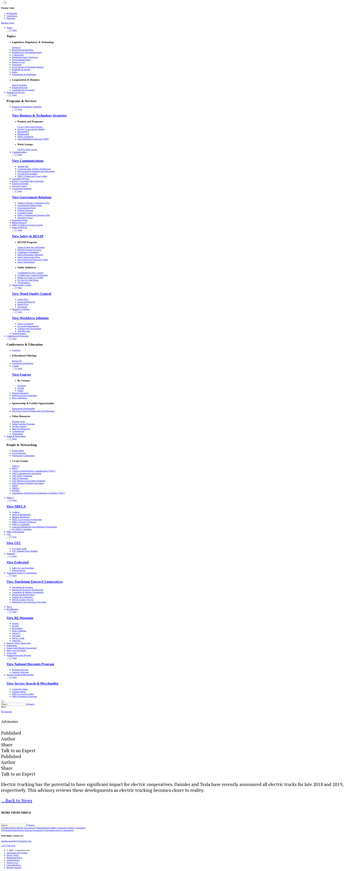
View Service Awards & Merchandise (32, 683)
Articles (15, 623)
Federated (11, 553)
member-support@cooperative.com (16, 841)
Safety (14, 72)
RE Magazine (12, 609)
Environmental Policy (26, 208)
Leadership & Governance (23, 90)
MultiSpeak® (23, 134)
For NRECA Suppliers (22, 529)
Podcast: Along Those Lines (19, 643)
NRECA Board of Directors (24, 522)
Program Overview (20, 670)
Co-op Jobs (11, 653)
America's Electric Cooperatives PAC (33, 203)
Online (20, 390)
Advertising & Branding (22, 587)
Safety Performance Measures (30, 255)
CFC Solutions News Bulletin (25, 551)
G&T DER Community (22, 476)
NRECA (10, 498)
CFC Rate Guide (19, 549)
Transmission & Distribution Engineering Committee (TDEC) (38, 493)
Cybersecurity (18, 55)
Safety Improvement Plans (28, 257)
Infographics (17, 628)
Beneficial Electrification (22, 50)
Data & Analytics (19, 85)
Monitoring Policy (14, 858)
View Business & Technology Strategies (39, 115)
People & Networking (16, 436)
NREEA (15, 488)
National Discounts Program (19, 655)
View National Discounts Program (30, 664)
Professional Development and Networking (36, 171)
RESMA (16, 490)
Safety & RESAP (19, 227)
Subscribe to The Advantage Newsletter (29, 602)
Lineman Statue (18, 691)
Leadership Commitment (28, 252)
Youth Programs (19, 333)
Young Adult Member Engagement (22, 648)
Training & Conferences (22, 597)
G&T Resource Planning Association (28, 483)
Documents (22, 307)
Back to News (16, 800)
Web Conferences (19, 398)
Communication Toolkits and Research (34, 169)
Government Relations (21, 188)
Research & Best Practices (23, 595)
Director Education (20, 393)
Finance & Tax (18, 62)
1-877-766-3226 (8, 846)
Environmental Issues (21, 60)
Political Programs (25, 210)
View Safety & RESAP (27, 236)
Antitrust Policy (13, 860)
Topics (9, 27)
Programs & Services (16, 92)
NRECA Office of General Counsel (27, 225)
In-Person (21, 386)
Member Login (7, 23)
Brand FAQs (22, 304)
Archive (15, 626)
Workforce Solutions (21, 309)
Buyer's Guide (18, 638)
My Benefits (12, 13)
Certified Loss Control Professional (32, 275)
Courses (15, 366)
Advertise (16, 636)
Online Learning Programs (23, 424)
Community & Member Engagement (27, 592)
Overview (16, 350)
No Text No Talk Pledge (28, 280)
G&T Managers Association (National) (28, 481)
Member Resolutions (21, 517)
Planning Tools (18, 421)
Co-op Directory (19, 453)
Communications (19, 152)
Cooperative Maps (20, 689)
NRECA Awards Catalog (23, 694)
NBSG (15, 486)
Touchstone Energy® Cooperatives (22, 573)
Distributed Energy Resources (25, 57)
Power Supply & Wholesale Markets (27, 67)
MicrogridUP (23, 132)
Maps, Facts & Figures (16, 650)
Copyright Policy (14, 865)
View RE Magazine (20, 618)
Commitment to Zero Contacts (30, 273)
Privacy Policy (13, 855)
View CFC (14, 543)
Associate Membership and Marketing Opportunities (34, 527)
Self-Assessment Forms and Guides (32, 259)
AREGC (16, 466)
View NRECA (16, 506)
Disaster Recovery (20, 87)
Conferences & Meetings (22, 363)
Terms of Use (12, 862)
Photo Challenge (19, 631)
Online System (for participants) (31, 247)
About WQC (23, 299)
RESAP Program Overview (29, 250)
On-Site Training (19, 426)
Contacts (15, 512)
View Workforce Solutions (30, 318)
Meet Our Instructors (21, 429)
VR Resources (23, 282)
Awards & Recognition (27, 174)
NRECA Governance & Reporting (27, 519)
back (15, 30)
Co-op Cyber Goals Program (29, 127)
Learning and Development (29, 328)
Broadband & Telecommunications (27, 52)
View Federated (18, 562)
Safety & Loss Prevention (23, 568)
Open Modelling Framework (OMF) (33, 139)
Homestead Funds (20, 220)
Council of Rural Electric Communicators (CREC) (33, 471)
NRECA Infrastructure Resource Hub (33, 215)
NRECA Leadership (21, 524)
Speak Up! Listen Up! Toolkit (30, 277)
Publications (12, 645)
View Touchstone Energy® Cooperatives (35, 581)
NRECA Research (25, 136)
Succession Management (28, 326)
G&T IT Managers (20, 478)
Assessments (17, 434)
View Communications (27, 160)
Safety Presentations (26, 262)
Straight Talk (22, 166)
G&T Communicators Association (26, 473)
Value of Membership (21, 514)
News (9, 607)
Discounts (11, 18)
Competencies (18, 431)
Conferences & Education (18, 336)
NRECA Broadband (15, 532)
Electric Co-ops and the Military (31, 129)
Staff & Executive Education (24, 395)
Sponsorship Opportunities (23, 408)
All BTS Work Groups (27, 149)
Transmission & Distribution (24, 74)
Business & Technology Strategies (26, 107)
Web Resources (18, 570)
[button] (30, 704)
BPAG (15, 468)
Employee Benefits (20, 183)
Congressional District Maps (29, 205)
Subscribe (16, 640)
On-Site (20, 388)
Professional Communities (23, 455)
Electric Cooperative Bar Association (28, 181)
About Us (16, 633)
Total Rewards (23, 331)
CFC (9, 534)
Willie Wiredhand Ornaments (24, 696)
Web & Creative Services (23, 599)
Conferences (12, 16)
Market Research (19, 222)
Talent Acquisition (25, 324)
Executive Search (19, 186)
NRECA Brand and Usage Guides (32, 176)
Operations (16, 64)
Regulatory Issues (25, 218)
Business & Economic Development (27, 590)
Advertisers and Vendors (17, 853)
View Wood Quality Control (31, 293)
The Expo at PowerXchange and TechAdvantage (33, 411)
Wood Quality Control (21, 285)
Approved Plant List (26, 302)
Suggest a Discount (20, 672)
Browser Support (14, 867)
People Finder (18, 451)
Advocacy (16, 47)
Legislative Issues (25, 213)
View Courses (21, 374)
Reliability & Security (21, 69)
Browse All (17, 361)
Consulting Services (20, 179)
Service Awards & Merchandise (20, 675)
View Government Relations (31, 197)
